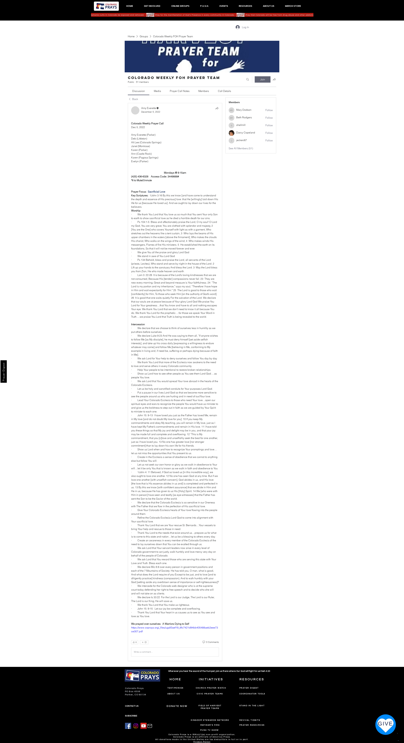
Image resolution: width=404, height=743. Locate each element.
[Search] (248, 79)
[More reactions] (144, 642)
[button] (152, 6)
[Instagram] (136, 726)
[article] (175, 382)
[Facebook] (128, 726)
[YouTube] (143, 726)
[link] (138, 91)
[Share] (217, 108)
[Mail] (150, 726)
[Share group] (274, 79)
